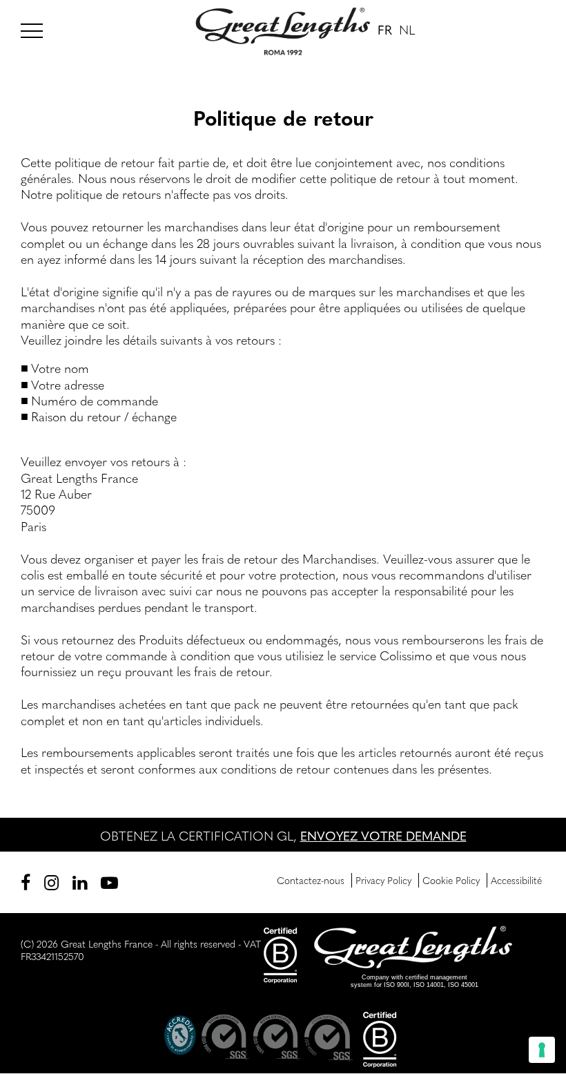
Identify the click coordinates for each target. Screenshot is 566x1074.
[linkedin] (79, 881)
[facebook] (25, 881)
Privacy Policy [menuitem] (383, 880)
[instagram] (51, 881)
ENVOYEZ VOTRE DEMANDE (383, 835)
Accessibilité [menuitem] (516, 880)
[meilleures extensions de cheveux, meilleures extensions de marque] (38, 28)
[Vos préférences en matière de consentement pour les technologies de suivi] (542, 1050)
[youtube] (109, 881)
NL (407, 29)
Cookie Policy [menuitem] (451, 880)
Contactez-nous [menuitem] (310, 880)
